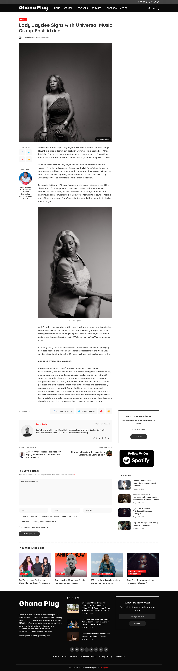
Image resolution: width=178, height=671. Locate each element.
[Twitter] (141, 2)
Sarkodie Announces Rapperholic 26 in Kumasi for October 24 (145, 483)
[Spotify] (157, 2)
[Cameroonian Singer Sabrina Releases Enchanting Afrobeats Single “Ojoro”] (25, 178)
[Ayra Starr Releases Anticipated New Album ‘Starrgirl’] (124, 512)
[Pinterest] (144, 2)
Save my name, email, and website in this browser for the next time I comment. (50, 516)
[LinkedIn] (149, 2)
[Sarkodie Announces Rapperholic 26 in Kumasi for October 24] (124, 485)
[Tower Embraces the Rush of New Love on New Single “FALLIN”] (73, 636)
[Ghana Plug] (35, 8)
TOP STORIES (134, 574)
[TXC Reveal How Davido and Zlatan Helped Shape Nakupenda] (35, 565)
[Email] (29, 159)
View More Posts (102, 424)
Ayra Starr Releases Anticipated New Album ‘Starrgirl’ (143, 511)
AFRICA (23, 19)
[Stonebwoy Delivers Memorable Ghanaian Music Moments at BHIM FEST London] (124, 498)
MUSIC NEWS (107, 574)
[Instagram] (146, 2)
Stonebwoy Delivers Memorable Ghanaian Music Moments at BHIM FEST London (146, 497)
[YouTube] (152, 2)
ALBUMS (141, 571)
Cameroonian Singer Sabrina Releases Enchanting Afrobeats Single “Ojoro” (25, 192)
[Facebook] (138, 2)
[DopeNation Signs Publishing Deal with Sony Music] (124, 525)
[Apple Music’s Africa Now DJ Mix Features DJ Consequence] (71, 565)
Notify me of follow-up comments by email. (39, 522)
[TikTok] (155, 2)
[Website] (93, 438)
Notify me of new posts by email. (34, 527)
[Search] (157, 8)
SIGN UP (139, 436)
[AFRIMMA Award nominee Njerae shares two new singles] (107, 565)
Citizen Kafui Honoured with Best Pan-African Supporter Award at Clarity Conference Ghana (96, 622)
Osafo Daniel (29, 37)
